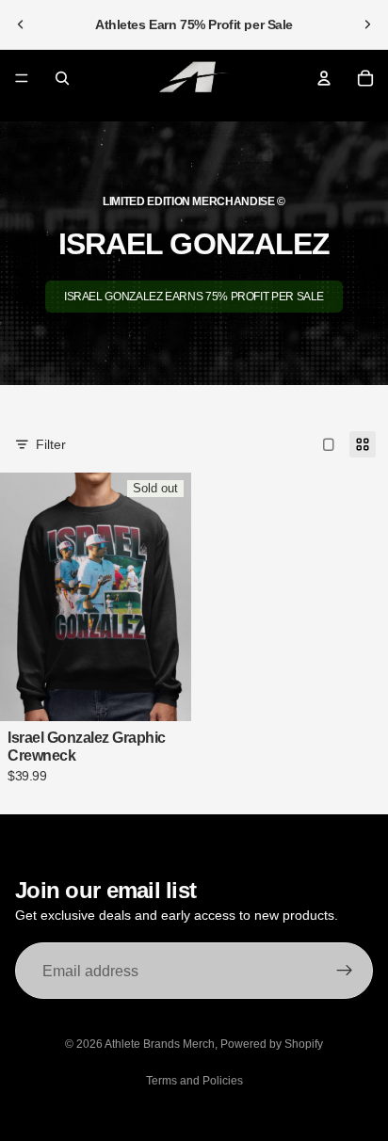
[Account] (324, 78)
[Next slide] (367, 24)
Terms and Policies (194, 1080)
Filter (51, 444)
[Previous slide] (20, 24)
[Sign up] (344, 970)
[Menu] (21, 78)
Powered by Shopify (271, 1044)
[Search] (62, 78)
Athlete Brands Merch (160, 1044)
